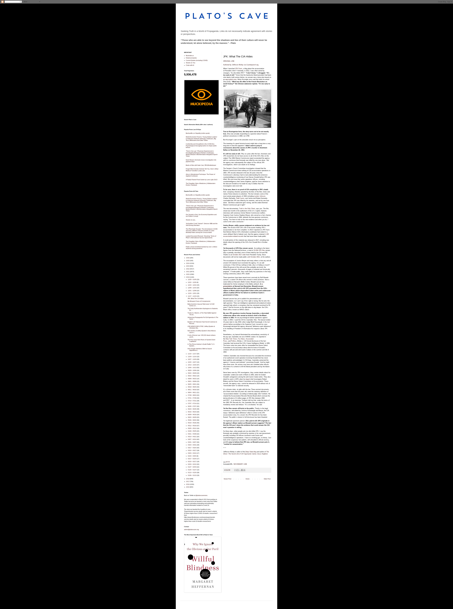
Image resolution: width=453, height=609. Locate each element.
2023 (188, 266)
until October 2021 (253, 257)
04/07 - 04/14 (192, 439)
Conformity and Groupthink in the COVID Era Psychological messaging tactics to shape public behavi (201, 145)
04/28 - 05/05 (192, 431)
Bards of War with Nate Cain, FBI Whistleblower (201, 165)
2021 (188, 271)
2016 (188, 484)
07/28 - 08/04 (192, 395)
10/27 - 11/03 (192, 359)
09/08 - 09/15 (192, 379)
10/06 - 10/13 (192, 367)
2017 (188, 481)
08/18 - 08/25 (192, 387)
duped (247, 379)
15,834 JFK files (259, 250)
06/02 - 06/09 (192, 417)
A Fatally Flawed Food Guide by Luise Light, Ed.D (201, 179)
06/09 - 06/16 (192, 414)
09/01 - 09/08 (192, 381)
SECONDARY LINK (240, 464)
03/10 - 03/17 (192, 450)
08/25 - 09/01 (192, 384)
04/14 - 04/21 (192, 436)
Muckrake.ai (190, 55)
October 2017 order (239, 255)
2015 (188, 487)
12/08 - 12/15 (192, 288)
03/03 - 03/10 (192, 453)
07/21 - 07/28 (192, 398)
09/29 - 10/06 (192, 370)
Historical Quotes (191, 58)
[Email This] (235, 470)
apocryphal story (231, 79)
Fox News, (241, 339)
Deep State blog (250, 452)
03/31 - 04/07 (192, 442)
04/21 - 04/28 (192, 434)
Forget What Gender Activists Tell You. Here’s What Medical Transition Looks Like (202, 169)
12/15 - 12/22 (192, 285)
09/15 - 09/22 (192, 376)
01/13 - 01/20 (192, 472)
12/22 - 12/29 (192, 282)
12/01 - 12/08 (192, 290)
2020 (188, 274)
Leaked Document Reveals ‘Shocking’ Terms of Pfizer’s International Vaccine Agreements (201, 237)
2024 (188, 263)
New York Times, (231, 339)
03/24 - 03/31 (192, 445)
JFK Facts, (239, 68)
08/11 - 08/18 (192, 389)
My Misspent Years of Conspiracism (199, 301)
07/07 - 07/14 (192, 403)
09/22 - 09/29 (192, 373)
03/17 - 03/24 (192, 448)
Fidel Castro (240, 198)
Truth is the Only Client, (247, 208)
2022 (188, 269)
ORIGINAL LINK (228, 61)
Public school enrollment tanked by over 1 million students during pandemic (201, 247)
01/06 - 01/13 (192, 475)
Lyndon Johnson (259, 196)
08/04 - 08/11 (192, 392)
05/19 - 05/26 (192, 423)
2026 (188, 258)
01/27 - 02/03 (192, 467)
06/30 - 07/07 (192, 406)
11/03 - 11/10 (192, 356)
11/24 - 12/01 (192, 293)
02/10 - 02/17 (192, 461)
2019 (188, 277)
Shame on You (190, 63)
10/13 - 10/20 (192, 365)
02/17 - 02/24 (192, 459)
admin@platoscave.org (191, 529)
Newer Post (227, 479)
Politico (233, 341)
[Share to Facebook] (242, 470)
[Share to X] (240, 470)
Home (248, 479)
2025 (188, 260)
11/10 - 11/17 (192, 354)
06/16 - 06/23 (192, 412)
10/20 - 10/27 (192, 362)
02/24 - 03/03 (192, 456)
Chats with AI (190, 65)
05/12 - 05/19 (192, 426)
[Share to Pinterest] (244, 470)
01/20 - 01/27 (192, 470)
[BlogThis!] (237, 470)
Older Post (267, 479)
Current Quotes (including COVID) (197, 60)
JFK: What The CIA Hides (196, 298)
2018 (188, 479)
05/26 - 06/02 (192, 420)
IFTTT (228, 462)
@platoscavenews (201, 495)
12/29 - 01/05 (192, 279)
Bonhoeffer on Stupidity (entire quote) (198, 133)
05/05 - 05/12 (192, 428)
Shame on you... (191, 220)
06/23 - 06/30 (192, 409)
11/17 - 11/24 (192, 296)
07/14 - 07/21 (192, 401)
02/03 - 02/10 (192, 464)
